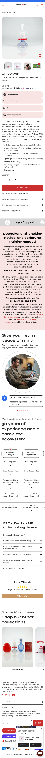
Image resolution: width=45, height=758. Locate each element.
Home (4, 12)
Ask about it (35, 745)
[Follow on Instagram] (6, 695)
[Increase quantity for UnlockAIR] (15, 179)
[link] (17, 649)
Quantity (5, 175)
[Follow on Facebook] (2, 695)
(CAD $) (10, 741)
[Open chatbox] (40, 753)
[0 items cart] (42, 5)
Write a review (22, 596)
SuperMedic (18, 754)
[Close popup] (41, 728)
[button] (22, 88)
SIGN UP (38, 723)
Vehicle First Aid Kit (32, 738)
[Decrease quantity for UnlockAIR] (4, 179)
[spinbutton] (10, 179)
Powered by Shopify (30, 754)
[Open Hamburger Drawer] (3, 5)
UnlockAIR (11, 12)
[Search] (37, 5)
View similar (23, 745)
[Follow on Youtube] (13, 695)
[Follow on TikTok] (9, 695)
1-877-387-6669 (9, 731)
